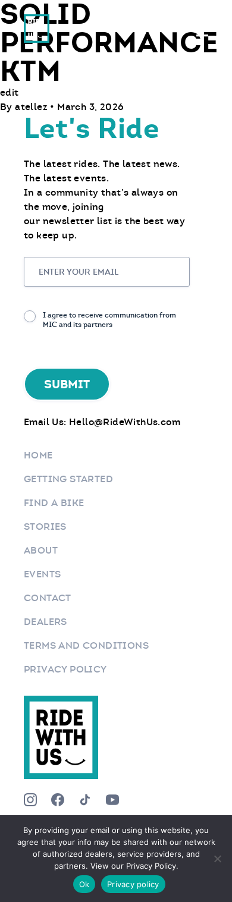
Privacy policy (133, 884)
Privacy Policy (65, 669)
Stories (45, 526)
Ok (84, 884)
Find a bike (54, 502)
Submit (67, 384)
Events (42, 574)
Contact (47, 598)
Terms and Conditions (86, 645)
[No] (217, 859)
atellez (32, 106)
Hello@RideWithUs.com (124, 422)
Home (38, 455)
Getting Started (68, 479)
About (41, 550)
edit (9, 92)
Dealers (45, 621)
